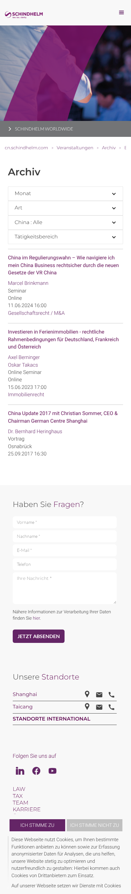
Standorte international (51, 719)
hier (36, 618)
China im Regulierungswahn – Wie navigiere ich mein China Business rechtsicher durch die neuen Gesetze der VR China (63, 265)
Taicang (23, 707)
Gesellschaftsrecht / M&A (36, 313)
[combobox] (65, 194)
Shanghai (25, 695)
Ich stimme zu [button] (37, 825)
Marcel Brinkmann (28, 283)
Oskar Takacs (23, 365)
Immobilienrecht (26, 394)
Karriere (27, 809)
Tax (18, 796)
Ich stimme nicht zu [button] (94, 825)
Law (19, 789)
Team (20, 803)
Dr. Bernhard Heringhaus (35, 431)
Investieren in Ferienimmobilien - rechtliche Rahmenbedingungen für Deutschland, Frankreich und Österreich (63, 339)
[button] (122, 862)
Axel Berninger (24, 357)
